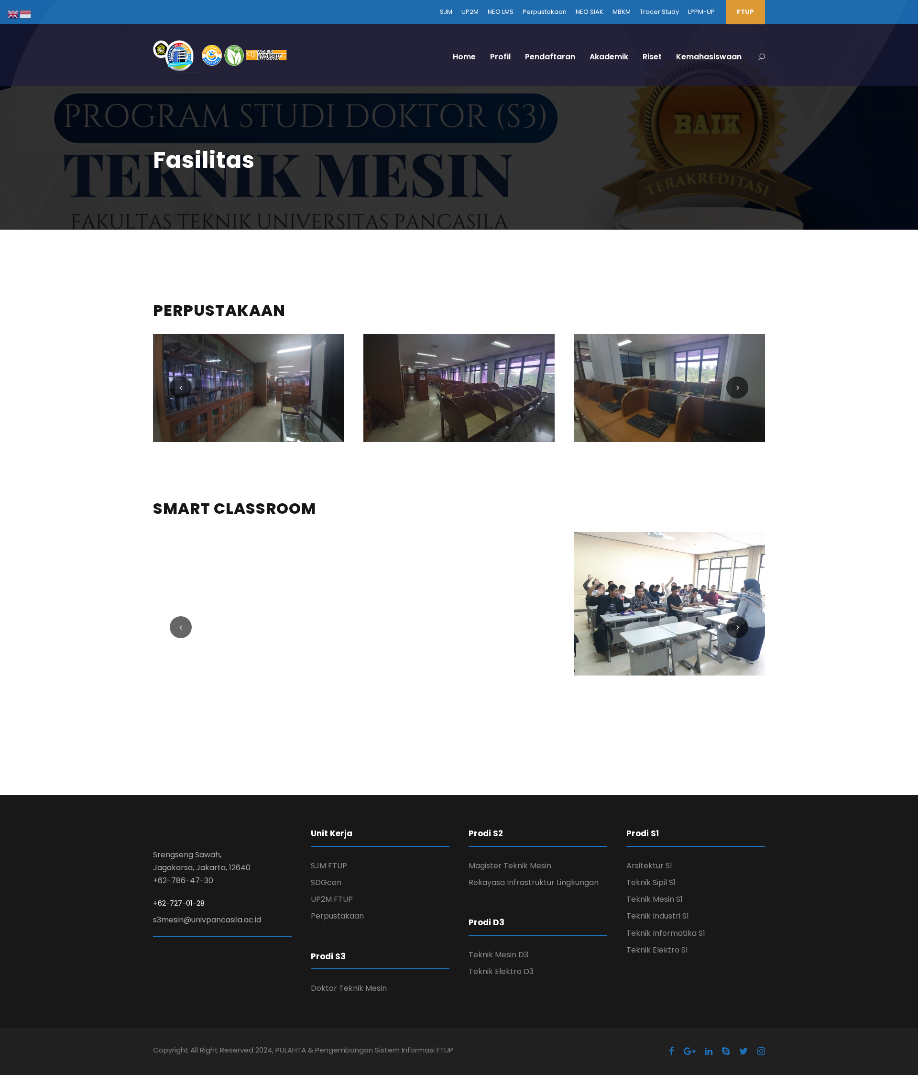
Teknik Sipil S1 (651, 882)
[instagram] (761, 1051)
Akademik (609, 56)
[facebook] (671, 1051)
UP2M (470, 11)
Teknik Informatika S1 (665, 933)
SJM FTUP (329, 865)
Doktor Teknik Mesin (349, 988)
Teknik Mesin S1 (654, 899)
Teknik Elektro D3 (501, 971)
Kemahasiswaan (709, 56)
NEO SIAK (589, 11)
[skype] (726, 1051)
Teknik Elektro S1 (657, 949)
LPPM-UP (701, 11)
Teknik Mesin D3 (498, 954)
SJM (446, 11)
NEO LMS (501, 11)
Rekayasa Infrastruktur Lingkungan (534, 882)
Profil (500, 56)
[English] (13, 13)
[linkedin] (708, 1051)
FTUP (745, 11)
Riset (652, 56)
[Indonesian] (26, 13)
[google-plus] (689, 1051)
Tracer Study (659, 11)
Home (464, 56)
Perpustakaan (545, 11)
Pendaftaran (550, 56)
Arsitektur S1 (649, 865)
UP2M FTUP (332, 899)
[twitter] (743, 1051)
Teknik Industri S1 (657, 915)
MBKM (621, 11)
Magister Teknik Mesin (510, 865)
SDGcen (326, 882)
